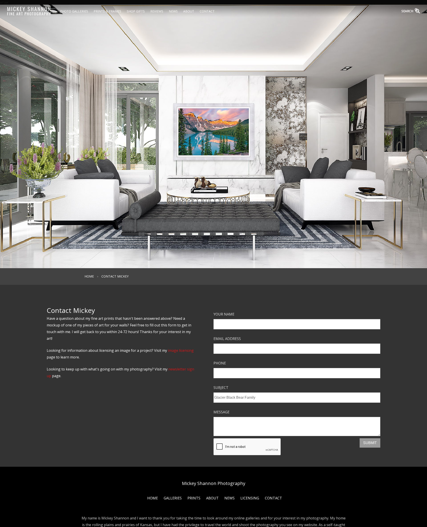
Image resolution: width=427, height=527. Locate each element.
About (188, 11)
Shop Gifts (136, 11)
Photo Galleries (74, 11)
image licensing (181, 350)
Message (222, 412)
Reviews (156, 11)
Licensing (249, 498)
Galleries (173, 498)
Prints (193, 498)
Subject (221, 387)
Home (89, 276)
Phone (220, 363)
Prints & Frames (107, 11)
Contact (207, 11)
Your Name (224, 314)
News (173, 11)
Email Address (227, 338)
